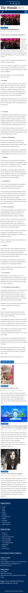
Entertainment (4, 27)
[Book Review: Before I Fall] (14, 374)
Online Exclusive (6, 522)
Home (3, 507)
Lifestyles (4, 520)
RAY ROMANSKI (16, 31)
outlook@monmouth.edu (11, 583)
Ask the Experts (6, 524)
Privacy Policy (5, 548)
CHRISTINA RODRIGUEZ (20, 430)
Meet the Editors (6, 541)
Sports (4, 511)
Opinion (4, 518)
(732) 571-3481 (9, 581)
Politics (4, 513)
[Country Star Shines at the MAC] (14, 459)
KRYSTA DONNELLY (18, 390)
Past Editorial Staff (8, 542)
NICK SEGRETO (18, 475)
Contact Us (5, 535)
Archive (4, 546)
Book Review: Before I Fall (9, 388)
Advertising (5, 544)
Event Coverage (6, 539)
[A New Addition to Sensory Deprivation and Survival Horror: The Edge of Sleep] (14, 414)
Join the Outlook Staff (8, 537)
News (3, 509)
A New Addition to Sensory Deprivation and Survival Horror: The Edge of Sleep (14, 427)
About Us (4, 533)
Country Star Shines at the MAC (12, 474)
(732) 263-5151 (20, 581)
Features (4, 515)
